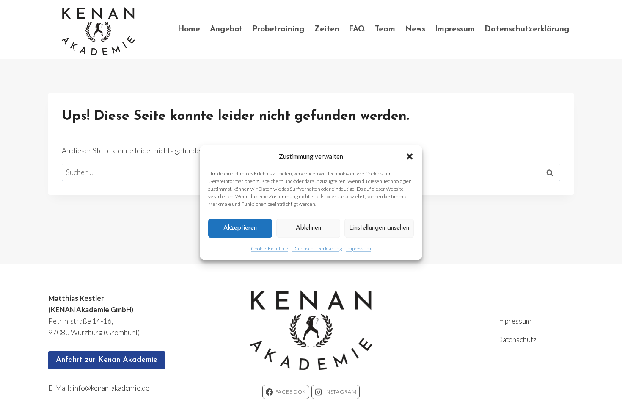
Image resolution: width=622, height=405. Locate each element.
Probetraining (278, 29)
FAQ (357, 29)
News (415, 29)
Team (385, 29)
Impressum (358, 248)
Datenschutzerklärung (317, 248)
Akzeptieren (240, 228)
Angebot (226, 29)
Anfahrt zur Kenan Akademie (106, 360)
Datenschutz (517, 339)
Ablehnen (308, 228)
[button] (409, 156)
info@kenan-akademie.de (110, 387)
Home (189, 29)
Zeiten (326, 29)
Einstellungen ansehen (379, 228)
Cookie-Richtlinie (269, 248)
